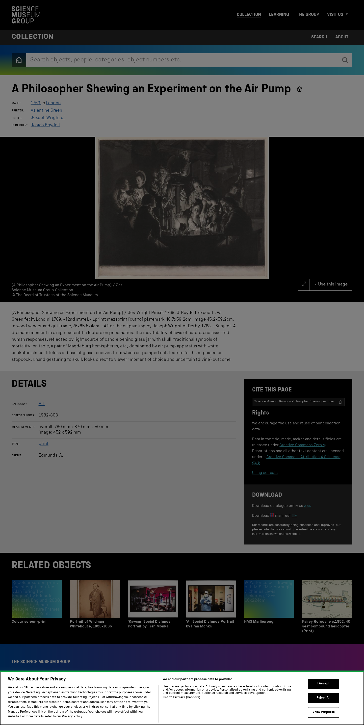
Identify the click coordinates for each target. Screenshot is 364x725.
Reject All (323, 697)
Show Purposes (323, 712)
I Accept (323, 683)
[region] (182, 698)
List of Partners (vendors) (181, 697)
